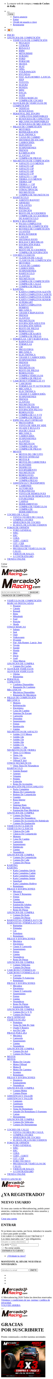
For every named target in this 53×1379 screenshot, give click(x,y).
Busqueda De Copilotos (24, 687)
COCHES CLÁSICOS (24, 255)
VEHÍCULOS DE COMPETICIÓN (30, 40)
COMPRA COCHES (23, 519)
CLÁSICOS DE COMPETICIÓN (35, 260)
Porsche (16, 621)
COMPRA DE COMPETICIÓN (34, 281)
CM (21, 347)
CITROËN (24, 45)
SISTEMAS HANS (28, 239)
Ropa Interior (19, 800)
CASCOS (23, 237)
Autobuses (18, 1103)
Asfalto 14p (18, 737)
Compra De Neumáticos (24, 818)
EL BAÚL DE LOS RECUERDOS (30, 525)
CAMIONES (25, 485)
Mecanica (17, 891)
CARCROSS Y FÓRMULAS (21, 970)
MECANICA (25, 310)
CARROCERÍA (26, 142)
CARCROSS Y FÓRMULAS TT (29, 381)
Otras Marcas (19, 661)
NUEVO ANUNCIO (11, 1179)
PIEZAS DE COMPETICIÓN (27, 126)
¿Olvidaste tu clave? (16, 1256)
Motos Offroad (20, 1064)
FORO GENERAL (22, 530)
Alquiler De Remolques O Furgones (30, 1111)
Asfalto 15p (18, 739)
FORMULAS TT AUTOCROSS (34, 386)
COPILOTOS (13, 682)
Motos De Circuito (21, 1062)
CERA (16, 538)
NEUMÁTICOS (27, 278)
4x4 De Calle (19, 1030)
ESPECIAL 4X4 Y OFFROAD (28, 420)
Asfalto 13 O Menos (22, 734)
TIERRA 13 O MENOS (30, 179)
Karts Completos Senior (24, 878)
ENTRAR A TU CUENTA (12, 1251)
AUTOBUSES (26, 488)
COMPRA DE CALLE (30, 284)
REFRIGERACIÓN (28, 132)
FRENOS (23, 150)
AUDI (22, 95)
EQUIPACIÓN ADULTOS (32, 323)
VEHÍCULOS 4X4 (16, 1020)
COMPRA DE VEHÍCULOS (33, 506)
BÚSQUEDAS (26, 111)
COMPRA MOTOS (28, 478)
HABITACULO (15, 768)
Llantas (16, 729)
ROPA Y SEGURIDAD (24, 221)
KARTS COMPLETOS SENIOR (35, 299)
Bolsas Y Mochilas (21, 807)
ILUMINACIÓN (27, 153)
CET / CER (18, 543)
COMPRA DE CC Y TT (30, 415)
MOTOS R (24, 459)
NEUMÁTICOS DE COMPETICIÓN (31, 161)
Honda (16, 650)
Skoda (16, 624)
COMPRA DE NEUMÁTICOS (34, 195)
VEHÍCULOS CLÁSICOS (20, 826)
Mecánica (17, 941)
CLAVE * (6, 1244)
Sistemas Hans (19, 805)
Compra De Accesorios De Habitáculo (31, 820)
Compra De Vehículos (23, 1122)
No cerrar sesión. (12, 1248)
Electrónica (18, 708)
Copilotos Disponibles (23, 684)
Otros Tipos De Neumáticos (26, 765)
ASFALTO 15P (26, 168)
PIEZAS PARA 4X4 (17, 1033)
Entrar (16, 19)
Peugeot (16, 606)
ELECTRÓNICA (27, 134)
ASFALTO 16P (26, 171)
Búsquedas (18, 676)
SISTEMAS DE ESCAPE (31, 140)
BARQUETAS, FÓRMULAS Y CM (24, 920)
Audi (15, 658)
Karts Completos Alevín (24, 870)
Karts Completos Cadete (24, 873)
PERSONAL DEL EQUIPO (26, 113)
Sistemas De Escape (22, 713)
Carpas (16, 1114)
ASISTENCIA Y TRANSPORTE (29, 483)
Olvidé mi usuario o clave (25, 22)
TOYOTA (24, 82)
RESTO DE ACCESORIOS (32, 213)
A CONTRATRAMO (23, 556)
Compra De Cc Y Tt (22, 1012)
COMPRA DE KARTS (30, 333)
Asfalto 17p (18, 745)
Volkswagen (18, 637)
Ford (15, 619)
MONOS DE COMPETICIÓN (33, 226)
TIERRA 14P (25, 181)
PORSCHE (24, 61)
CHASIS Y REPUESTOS (31, 312)
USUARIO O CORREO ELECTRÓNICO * (22, 1236)
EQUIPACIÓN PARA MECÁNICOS (29, 245)
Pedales (16, 779)
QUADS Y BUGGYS (29, 428)
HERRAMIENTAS (28, 504)
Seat (15, 632)
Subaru (16, 629)
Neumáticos (18, 852)
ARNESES (24, 202)
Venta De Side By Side (23, 1025)
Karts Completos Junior (24, 876)
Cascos (16, 802)
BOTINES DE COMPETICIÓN (34, 229)
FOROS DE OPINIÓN (18, 527)
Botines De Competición (24, 794)
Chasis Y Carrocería (22, 946)
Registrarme (18, 24)
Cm (14, 931)
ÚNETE (33, 1270)
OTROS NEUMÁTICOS (19, 763)
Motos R (17, 1067)
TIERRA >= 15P (27, 184)
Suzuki (16, 648)
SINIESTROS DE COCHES (26, 522)
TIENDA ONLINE (16, 559)
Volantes (17, 776)
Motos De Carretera (22, 1069)
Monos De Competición (24, 792)
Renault (16, 611)
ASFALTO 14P (26, 166)
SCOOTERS (25, 464)
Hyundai (17, 640)
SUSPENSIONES (27, 147)
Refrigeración (19, 705)
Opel (15, 634)
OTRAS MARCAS (28, 98)
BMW (22, 50)
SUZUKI (23, 85)
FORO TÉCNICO (21, 546)
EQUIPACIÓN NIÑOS (30, 326)
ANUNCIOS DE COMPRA (20, 663)
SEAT (22, 66)
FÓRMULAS (25, 344)
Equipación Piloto (21, 1007)
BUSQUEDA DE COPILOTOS (34, 119)
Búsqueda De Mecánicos (24, 695)
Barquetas (17, 925)
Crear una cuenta (9, 1218)
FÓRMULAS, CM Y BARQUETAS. (31, 339)
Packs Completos (21, 789)
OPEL (22, 69)
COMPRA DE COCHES (31, 100)
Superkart (17, 881)
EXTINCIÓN (25, 210)
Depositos (17, 718)
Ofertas (16, 674)
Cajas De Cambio (21, 710)
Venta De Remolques (23, 1109)
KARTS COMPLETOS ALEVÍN (35, 292)
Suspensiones (19, 721)
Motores (17, 703)
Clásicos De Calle (21, 831)
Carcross (17, 975)
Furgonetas (18, 1106)
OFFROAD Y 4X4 (28, 187)
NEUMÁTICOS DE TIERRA (21, 750)
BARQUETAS (26, 341)
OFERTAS (24, 108)
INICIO (10, 35)
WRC (15, 533)
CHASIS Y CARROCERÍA (32, 357)
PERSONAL (13, 679)
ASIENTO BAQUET (29, 200)
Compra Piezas (20, 1093)
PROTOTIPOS (26, 349)
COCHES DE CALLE (18, 514)
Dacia (15, 655)
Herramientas (19, 1117)
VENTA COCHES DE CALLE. (28, 517)
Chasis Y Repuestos (22, 894)
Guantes (17, 797)
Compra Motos (20, 1090)
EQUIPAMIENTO (28, 470)
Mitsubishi (18, 616)
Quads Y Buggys (21, 1027)
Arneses (16, 773)
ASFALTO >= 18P (28, 176)
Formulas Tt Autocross (23, 978)
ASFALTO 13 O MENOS (31, 163)
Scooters (17, 1072)
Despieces (17, 1080)
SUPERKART (26, 302)
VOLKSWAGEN (27, 71)
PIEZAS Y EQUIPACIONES (21, 889)
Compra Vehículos (21, 965)
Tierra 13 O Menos (22, 752)
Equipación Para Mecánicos (26, 810)
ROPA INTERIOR (28, 234)
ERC (15, 535)
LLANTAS (24, 155)
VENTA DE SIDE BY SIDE (32, 425)
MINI (21, 90)
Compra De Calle (21, 860)
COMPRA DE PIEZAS (30, 158)
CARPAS (23, 501)
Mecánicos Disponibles (24, 692)
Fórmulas (17, 928)
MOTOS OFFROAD (29, 457)
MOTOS (17, 451)
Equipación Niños (21, 907)
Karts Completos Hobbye (25, 883)
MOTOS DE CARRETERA (32, 462)
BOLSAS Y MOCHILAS (31, 242)
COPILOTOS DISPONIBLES (33, 116)
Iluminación (18, 726)
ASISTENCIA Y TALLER (20, 1096)
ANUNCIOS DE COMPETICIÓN (23, 37)
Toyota (16, 645)
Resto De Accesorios (22, 784)
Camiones (17, 1101)
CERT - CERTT (20, 540)
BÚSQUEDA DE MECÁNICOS (34, 124)
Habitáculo (18, 847)
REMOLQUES (26, 331)
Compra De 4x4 (20, 1051)
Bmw (15, 614)
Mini (15, 653)
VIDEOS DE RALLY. (23, 554)
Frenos (16, 724)
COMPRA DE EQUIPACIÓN (33, 252)
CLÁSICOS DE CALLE (31, 257)
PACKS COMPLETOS (30, 223)
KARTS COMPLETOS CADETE (35, 294)
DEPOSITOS (25, 145)
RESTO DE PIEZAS (29, 328)
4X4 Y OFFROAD (16, 1017)
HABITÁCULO (21, 197)
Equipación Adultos (22, 904)
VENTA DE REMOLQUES (32, 493)
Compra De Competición (24, 857)
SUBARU (24, 56)
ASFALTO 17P (26, 174)
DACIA (22, 92)
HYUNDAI (24, 74)
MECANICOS (14, 689)
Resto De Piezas (20, 910)
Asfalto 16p (18, 742)
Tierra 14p (18, 755)
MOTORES (24, 129)
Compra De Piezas (21, 815)
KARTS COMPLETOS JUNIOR (35, 297)
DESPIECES (25, 467)
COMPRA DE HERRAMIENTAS (28, 510)
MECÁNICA (25, 352)
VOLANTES (25, 205)
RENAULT (24, 48)
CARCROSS (25, 383)
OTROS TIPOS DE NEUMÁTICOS (28, 190)
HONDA (23, 87)
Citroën (16, 608)
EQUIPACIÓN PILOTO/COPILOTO (25, 786)
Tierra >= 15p (19, 758)
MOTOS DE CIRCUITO (31, 454)
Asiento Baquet (20, 771)
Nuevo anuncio (20, 17)
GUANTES (24, 231)
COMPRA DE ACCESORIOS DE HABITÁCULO (33, 217)
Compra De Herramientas (25, 1124)
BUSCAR (34, 592)
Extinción (17, 781)
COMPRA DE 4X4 (28, 446)
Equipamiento (19, 1082)
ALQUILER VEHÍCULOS (20, 669)
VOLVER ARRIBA (10, 1305)
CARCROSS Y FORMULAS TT (23, 972)
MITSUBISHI (25, 53)
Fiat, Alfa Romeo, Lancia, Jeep (27, 642)
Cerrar (10, 14)
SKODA (23, 64)
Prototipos (17, 933)
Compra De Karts (21, 915)
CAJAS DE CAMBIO (29, 137)
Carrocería (18, 716)
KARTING (18, 289)
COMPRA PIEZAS (28, 480)
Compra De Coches (22, 666)
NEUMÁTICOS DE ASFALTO (22, 731)
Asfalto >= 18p (20, 747)
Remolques (18, 886)
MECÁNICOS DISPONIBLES (34, 121)
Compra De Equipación (24, 823)
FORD (22, 58)
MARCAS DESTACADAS (20, 603)
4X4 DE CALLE (27, 430)
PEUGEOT (24, 43)
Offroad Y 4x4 (19, 760)
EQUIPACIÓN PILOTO (31, 409)
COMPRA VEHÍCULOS (31, 375)
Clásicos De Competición (25, 834)
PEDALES (24, 208)
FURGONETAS (27, 491)
